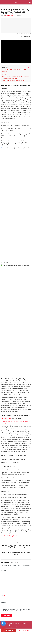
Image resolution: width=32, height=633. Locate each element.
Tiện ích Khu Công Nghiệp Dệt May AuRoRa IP (13, 80)
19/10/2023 (19, 15)
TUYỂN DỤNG (16, 625)
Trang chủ (23, 623)
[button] (27, 67)
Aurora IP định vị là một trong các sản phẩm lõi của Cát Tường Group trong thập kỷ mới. (15, 77)
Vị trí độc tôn (5, 75)
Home (2, 6)
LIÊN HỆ (10, 623)
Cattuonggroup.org (8, 627)
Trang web (3, 602)
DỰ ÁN (6, 6)
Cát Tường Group (6, 418)
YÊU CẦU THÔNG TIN (24, 631)
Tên (2, 589)
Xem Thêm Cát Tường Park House (10, 536)
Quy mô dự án (5, 73)
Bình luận (4, 570)
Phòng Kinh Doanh (9, 15)
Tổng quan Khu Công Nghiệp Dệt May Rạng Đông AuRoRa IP (14, 70)
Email (3, 595)
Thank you (17, 623)
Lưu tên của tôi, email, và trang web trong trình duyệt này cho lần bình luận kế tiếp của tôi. (16, 609)
